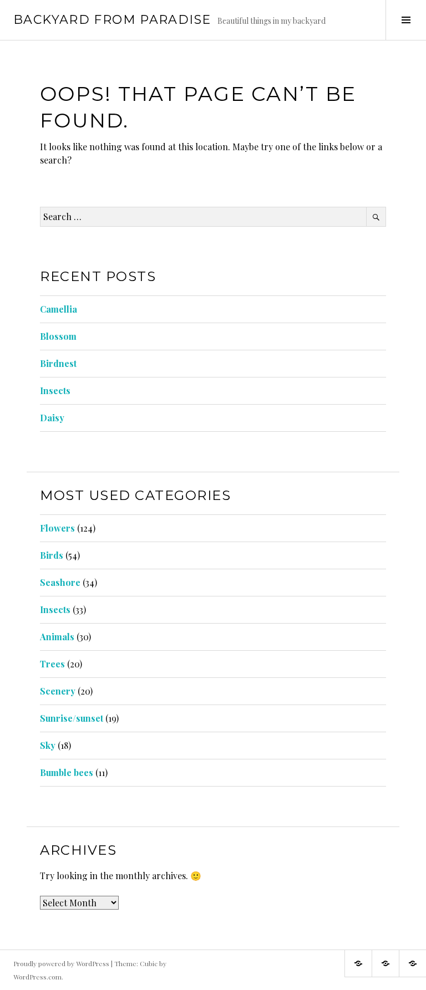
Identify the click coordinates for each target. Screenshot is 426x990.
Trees (52, 664)
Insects (55, 390)
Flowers (57, 528)
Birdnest (58, 363)
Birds (51, 555)
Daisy (52, 417)
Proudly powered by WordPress (61, 963)
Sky (47, 745)
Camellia (58, 309)
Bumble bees (66, 772)
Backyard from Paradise (112, 19)
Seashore (60, 582)
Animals (57, 636)
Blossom (58, 336)
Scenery (57, 691)
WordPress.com (37, 976)
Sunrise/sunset (71, 718)
